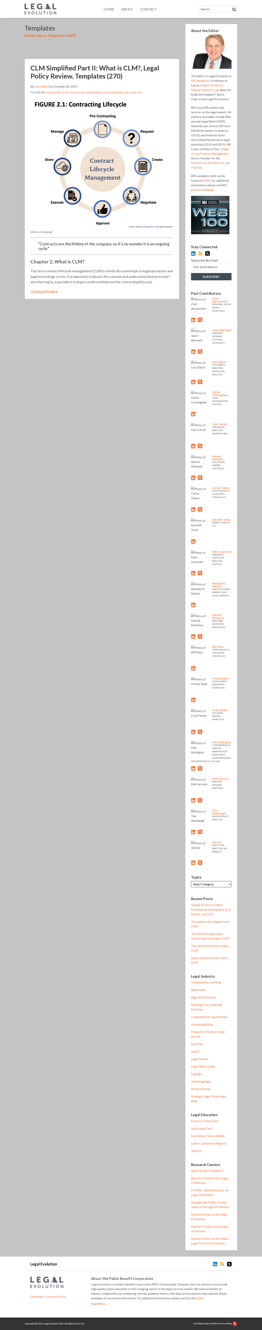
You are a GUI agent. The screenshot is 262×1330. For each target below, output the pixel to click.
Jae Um (216, 842)
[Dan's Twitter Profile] (200, 446)
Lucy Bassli (42, 86)
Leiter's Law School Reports (209, 1143)
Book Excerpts (54, 92)
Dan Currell (219, 424)
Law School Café (201, 1128)
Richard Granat (200, 1089)
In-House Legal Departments (84, 92)
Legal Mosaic (199, 1059)
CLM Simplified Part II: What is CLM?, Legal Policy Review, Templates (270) (94, 72)
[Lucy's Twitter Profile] (200, 382)
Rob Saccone (220, 778)
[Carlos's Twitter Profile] (200, 509)
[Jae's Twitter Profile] (200, 862)
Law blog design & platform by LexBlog (212, 1323)
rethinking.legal (201, 1081)
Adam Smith (198, 989)
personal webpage (202, 189)
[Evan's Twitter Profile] (200, 732)
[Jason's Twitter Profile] (200, 351)
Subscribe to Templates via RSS (51, 35)
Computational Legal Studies (209, 1017)
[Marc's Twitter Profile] (200, 573)
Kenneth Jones (221, 519)
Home (109, 9)
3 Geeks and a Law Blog (206, 982)
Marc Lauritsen (222, 551)
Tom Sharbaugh (219, 812)
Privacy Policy (56, 1296)
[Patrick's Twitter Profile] (200, 636)
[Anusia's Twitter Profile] (200, 477)
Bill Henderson (200, 80)
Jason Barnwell (221, 330)
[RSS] (200, 253)
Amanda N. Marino (219, 585)
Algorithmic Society (203, 997)
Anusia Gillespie (217, 457)
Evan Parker (220, 710)
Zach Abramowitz (219, 300)
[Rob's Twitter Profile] (200, 800)
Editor (200, 1298)
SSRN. (207, 180)
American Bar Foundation (207, 1170)
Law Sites (197, 1044)
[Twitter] (207, 253)
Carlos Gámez (221, 488)
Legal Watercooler (203, 1066)
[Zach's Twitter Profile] (200, 320)
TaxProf (196, 1151)
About (127, 9)
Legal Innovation (116, 92)
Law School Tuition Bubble (208, 1136)
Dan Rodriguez (221, 742)
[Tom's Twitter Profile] (200, 832)
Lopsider (196, 1074)
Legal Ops (135, 92)
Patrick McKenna (218, 616)
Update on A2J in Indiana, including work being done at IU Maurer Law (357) (211, 909)
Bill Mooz (218, 646)
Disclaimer (37, 1296)
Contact (148, 9)
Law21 (195, 1051)
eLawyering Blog (202, 1024)
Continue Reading (44, 291)
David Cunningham (220, 393)
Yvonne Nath (220, 678)
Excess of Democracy (204, 1121)
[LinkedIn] (193, 253)
